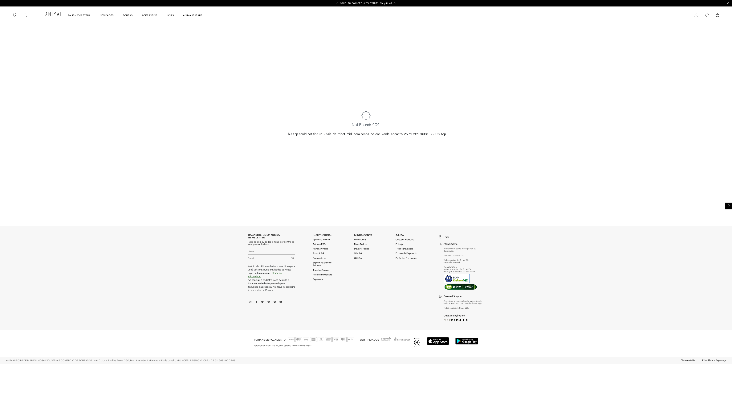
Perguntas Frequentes (406, 258)
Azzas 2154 (318, 253)
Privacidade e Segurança (714, 360)
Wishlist (358, 253)
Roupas (128, 15)
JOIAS (170, 15)
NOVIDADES (107, 15)
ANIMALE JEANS (192, 15)
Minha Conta (360, 239)
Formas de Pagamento (406, 253)
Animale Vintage (320, 248)
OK (292, 258)
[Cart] (717, 15)
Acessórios (150, 15)
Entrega (399, 244)
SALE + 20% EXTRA (79, 15)
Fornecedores (319, 258)
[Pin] (14, 15)
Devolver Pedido (361, 248)
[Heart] (707, 15)
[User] (696, 15)
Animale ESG (319, 244)
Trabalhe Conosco (321, 270)
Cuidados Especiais (405, 239)
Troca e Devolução (404, 248)
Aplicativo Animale (321, 239)
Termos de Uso (688, 360)
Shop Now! (386, 3)
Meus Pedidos (360, 244)
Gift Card (358, 258)
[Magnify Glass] (25, 15)
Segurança (318, 279)
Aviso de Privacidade (322, 274)
